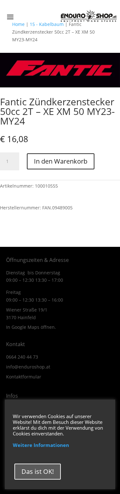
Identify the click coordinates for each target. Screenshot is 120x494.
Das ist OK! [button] (37, 471)
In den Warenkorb (60, 161)
